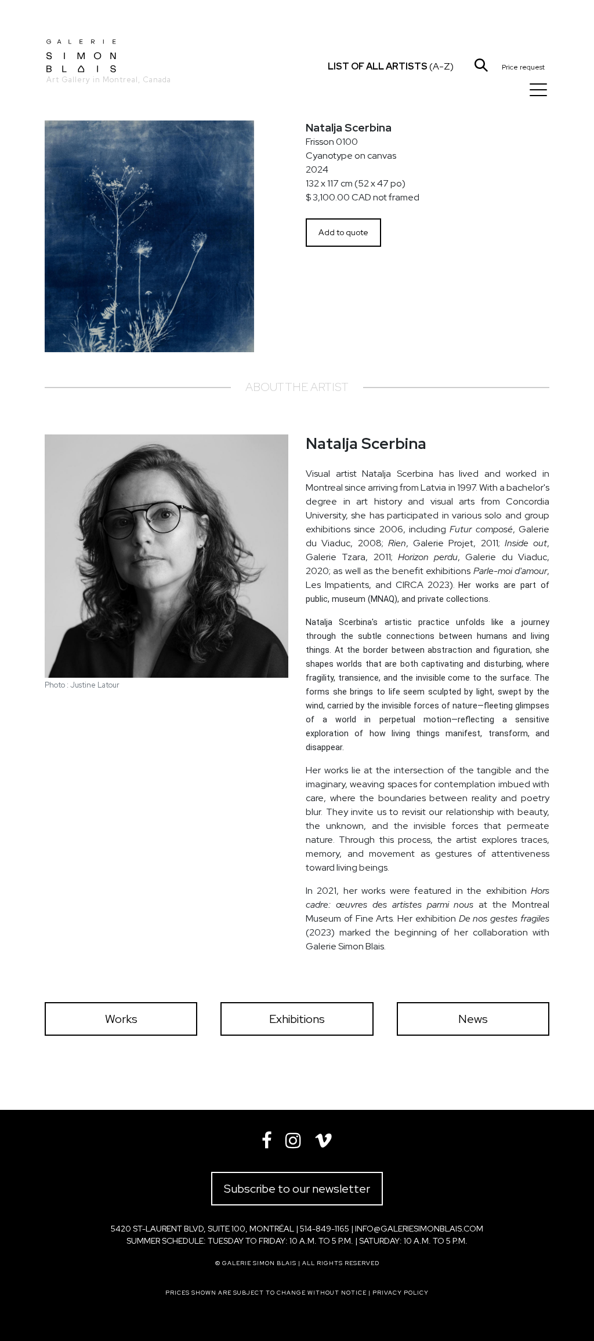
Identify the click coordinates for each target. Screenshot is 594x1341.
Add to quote (343, 232)
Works (121, 1018)
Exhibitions (297, 1018)
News (473, 1018)
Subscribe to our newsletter (297, 1188)
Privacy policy (400, 1292)
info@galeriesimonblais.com (419, 1228)
